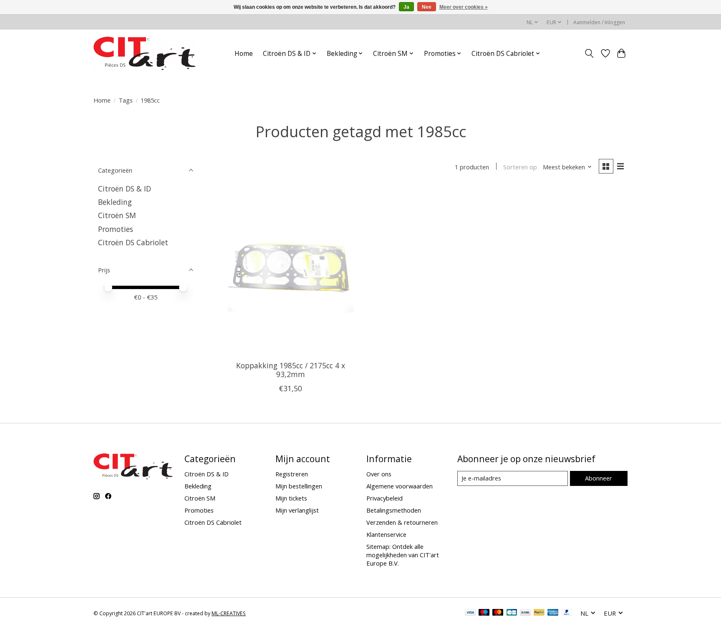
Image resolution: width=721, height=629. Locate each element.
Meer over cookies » (463, 7)
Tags (125, 100)
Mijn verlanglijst (297, 510)
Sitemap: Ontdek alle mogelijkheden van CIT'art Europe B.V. (402, 554)
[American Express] (552, 613)
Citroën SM (117, 215)
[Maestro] (484, 613)
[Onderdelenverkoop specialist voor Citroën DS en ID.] (144, 53)
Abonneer (598, 478)
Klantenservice (386, 534)
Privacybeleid (384, 498)
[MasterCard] (497, 613)
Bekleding (115, 202)
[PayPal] (539, 613)
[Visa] (470, 613)
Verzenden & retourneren (402, 522)
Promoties (115, 229)
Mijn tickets (291, 498)
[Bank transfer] (525, 613)
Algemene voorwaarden (399, 486)
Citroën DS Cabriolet (133, 242)
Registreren (291, 474)
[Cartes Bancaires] (512, 613)
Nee (426, 7)
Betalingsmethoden (393, 510)
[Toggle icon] (589, 53)
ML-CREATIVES (229, 613)
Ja (406, 7)
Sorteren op (520, 167)
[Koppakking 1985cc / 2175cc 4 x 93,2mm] (290, 270)
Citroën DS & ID (124, 189)
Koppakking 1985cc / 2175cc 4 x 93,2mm (290, 369)
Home (243, 53)
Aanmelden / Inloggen (599, 22)
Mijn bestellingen (298, 486)
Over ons (378, 474)
